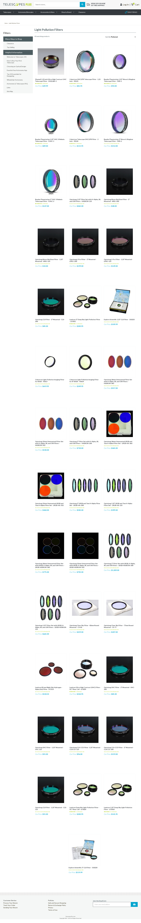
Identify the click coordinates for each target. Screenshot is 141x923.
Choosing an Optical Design (16, 66)
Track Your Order (9, 905)
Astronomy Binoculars (25, 12)
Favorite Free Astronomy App (17, 70)
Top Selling (10, 47)
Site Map (10, 91)
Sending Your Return (10, 907)
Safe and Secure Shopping (57, 903)
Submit (134, 904)
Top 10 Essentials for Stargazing (14, 75)
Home (6, 23)
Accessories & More (47, 12)
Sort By (107, 37)
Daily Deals (132, 12)
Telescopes (7, 12)
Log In (126, 4)
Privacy (50, 907)
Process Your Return (10, 903)
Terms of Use (52, 910)
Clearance (81, 12)
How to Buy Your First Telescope (14, 62)
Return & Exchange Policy (57, 905)
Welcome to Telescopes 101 (17, 57)
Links (8, 87)
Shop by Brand (66, 12)
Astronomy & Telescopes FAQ (17, 84)
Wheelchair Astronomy (15, 80)
